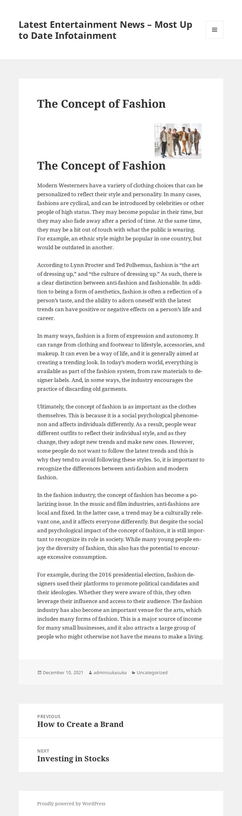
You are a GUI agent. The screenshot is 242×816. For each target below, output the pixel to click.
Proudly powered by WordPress (71, 804)
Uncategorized (152, 672)
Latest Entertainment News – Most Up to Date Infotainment (105, 29)
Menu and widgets (214, 38)
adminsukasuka (110, 672)
